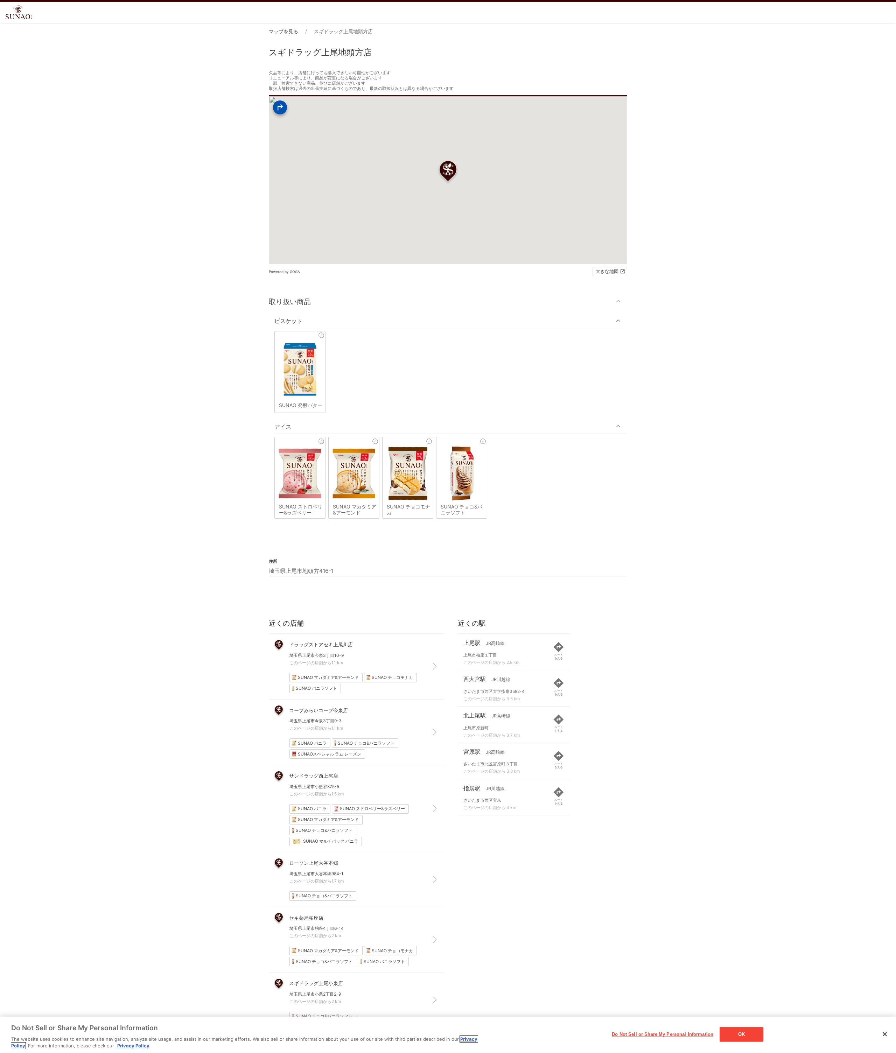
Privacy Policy (133, 1045)
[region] (448, 1035)
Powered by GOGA (284, 271)
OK (741, 1034)
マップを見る (283, 31)
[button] (448, 301)
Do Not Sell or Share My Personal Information (662, 1034)
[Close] (884, 1034)
